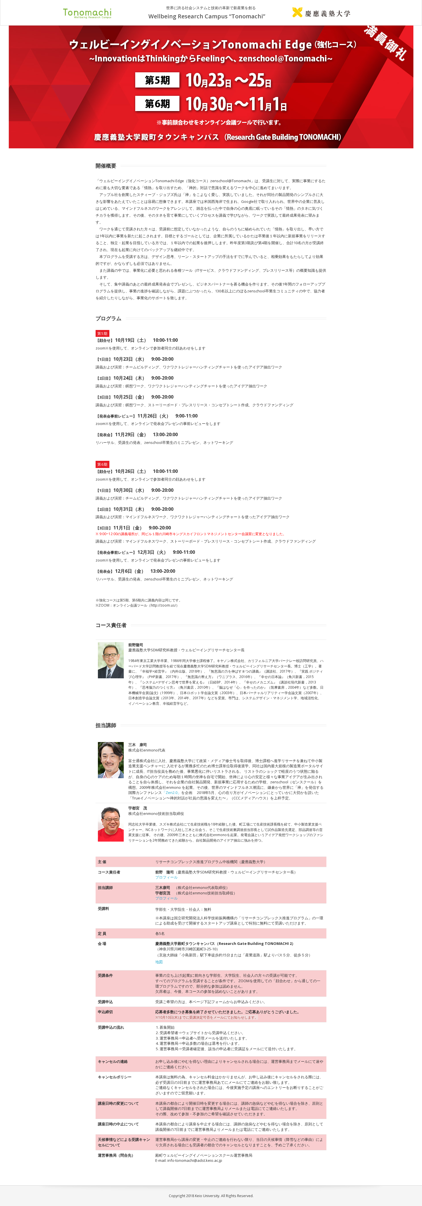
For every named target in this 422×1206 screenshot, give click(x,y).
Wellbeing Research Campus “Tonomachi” (206, 17)
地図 (159, 961)
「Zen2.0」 (171, 792)
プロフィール (166, 877)
